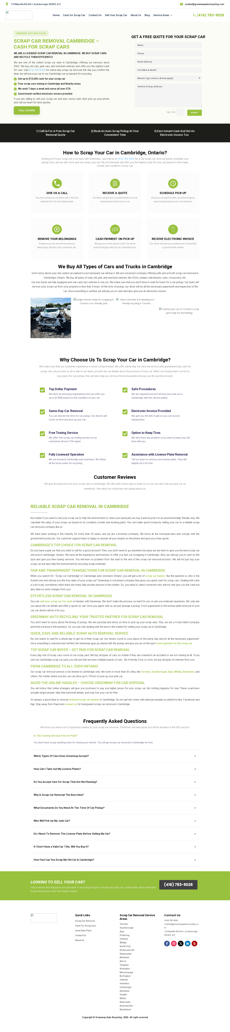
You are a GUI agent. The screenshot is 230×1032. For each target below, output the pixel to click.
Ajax (170, 671)
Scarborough (159, 671)
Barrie (123, 961)
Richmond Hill (127, 950)
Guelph (123, 994)
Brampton (188, 671)
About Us (136, 15)
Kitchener (125, 991)
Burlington (125, 976)
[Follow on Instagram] (174, 943)
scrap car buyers (155, 575)
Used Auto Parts (83, 930)
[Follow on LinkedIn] (187, 943)
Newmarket (125, 954)
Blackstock (125, 1009)
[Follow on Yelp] (194, 943)
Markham (124, 957)
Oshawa (124, 939)
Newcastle (125, 1002)
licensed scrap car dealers (84, 699)
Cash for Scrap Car (74, 15)
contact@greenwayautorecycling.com (204, 4)
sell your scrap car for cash (56, 601)
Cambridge (125, 987)
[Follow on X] (181, 943)
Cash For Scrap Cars (85, 925)
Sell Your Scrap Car (116, 15)
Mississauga (126, 972)
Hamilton (124, 983)
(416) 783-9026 (171, 920)
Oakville (124, 979)
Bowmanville (126, 1006)
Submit (194, 113)
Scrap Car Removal (85, 921)
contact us (71, 704)
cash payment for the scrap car (174, 643)
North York (125, 946)
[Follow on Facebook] (167, 943)
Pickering (125, 935)
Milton (123, 998)
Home (56, 15)
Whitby (178, 671)
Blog (147, 15)
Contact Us (95, 15)
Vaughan (124, 965)
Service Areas (161, 15)
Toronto (145, 671)
